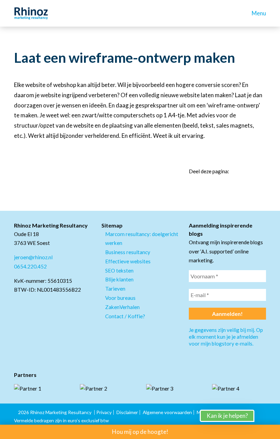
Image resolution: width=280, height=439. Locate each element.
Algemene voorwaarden (167, 412)
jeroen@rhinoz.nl (33, 257)
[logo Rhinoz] (31, 13)
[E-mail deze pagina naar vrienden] (263, 171)
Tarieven (115, 289)
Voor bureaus (120, 298)
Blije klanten (119, 279)
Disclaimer (127, 412)
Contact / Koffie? (125, 316)
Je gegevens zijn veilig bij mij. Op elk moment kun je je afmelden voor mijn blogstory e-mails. (226, 337)
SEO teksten (119, 270)
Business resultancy (127, 252)
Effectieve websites (128, 261)
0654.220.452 (30, 266)
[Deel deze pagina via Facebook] (251, 171)
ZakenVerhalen (122, 307)
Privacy (104, 412)
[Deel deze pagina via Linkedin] (238, 171)
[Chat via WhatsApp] (266, 425)
